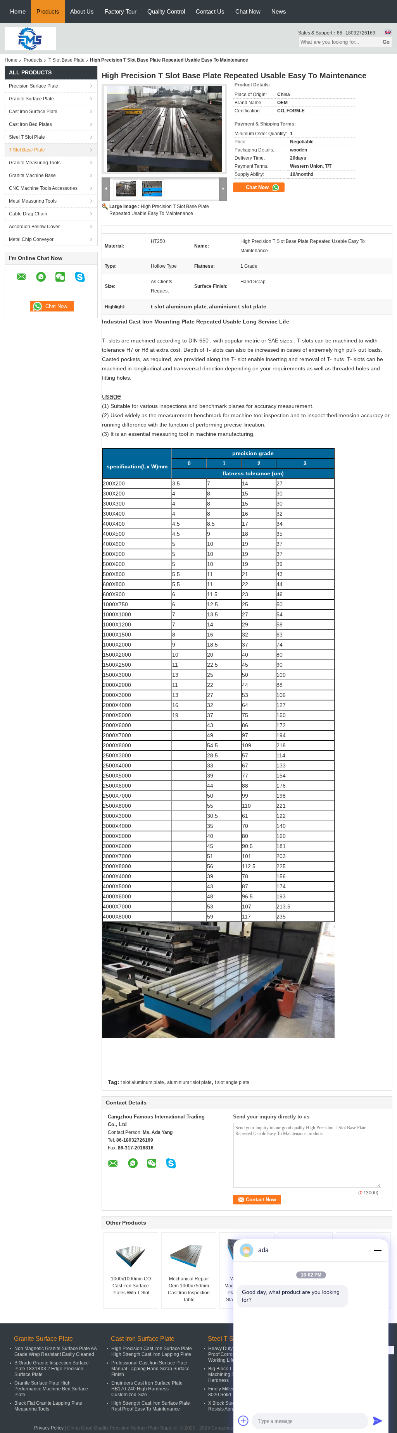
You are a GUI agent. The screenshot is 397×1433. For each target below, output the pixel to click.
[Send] (377, 1420)
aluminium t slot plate (189, 1082)
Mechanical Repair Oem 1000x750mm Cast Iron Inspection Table (189, 1289)
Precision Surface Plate (33, 86)
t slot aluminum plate (142, 1082)
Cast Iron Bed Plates (30, 124)
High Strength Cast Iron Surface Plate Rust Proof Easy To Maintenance (150, 1406)
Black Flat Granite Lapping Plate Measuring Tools (48, 1406)
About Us (82, 11)
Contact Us (210, 11)
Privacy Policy (49, 1428)
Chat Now (248, 11)
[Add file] (243, 1420)
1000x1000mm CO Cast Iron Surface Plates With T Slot (131, 1285)
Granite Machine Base (32, 175)
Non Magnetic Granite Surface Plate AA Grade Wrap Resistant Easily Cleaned (55, 1351)
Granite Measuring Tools (34, 162)
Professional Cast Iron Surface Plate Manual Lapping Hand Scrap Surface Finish (150, 1368)
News (278, 11)
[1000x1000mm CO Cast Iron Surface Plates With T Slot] (131, 1256)
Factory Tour (120, 11)
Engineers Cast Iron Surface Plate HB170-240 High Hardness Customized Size (147, 1388)
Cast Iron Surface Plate (33, 111)
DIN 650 (198, 340)
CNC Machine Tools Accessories (43, 188)
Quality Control (166, 11)
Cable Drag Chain (28, 214)
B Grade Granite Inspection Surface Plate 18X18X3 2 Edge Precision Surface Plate (51, 1368)
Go (386, 42)
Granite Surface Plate (31, 98)
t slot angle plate (232, 1082)
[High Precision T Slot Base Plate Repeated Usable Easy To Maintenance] (164, 129)
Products (47, 11)
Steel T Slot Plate (27, 137)
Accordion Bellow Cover (34, 226)
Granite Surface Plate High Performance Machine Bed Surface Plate (51, 1388)
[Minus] (377, 1250)
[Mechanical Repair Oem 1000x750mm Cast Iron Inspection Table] (189, 1256)
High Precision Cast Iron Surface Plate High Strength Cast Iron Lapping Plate (151, 1351)
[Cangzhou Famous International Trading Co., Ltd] (30, 38)
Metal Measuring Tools (33, 201)
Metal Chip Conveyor (31, 239)
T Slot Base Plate (66, 60)
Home (18, 11)
